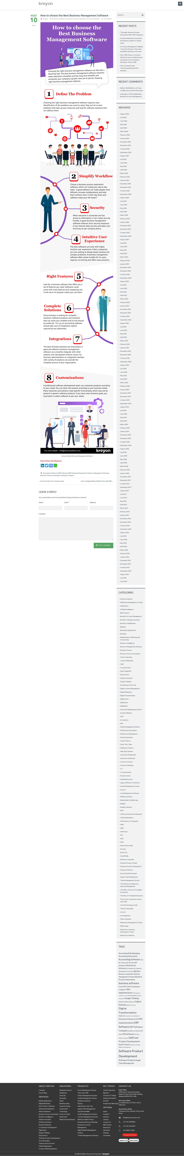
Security (123, 849)
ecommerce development (133, 1016)
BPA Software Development (77, 473)
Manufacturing (64, 1103)
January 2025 (124, 180)
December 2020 (125, 351)
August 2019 (124, 407)
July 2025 (123, 159)
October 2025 (125, 149)
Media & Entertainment (67, 1119)
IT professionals (125, 772)
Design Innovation (126, 678)
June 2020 (123, 372)
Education (63, 1098)
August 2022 (124, 281)
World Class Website (127, 935)
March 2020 (124, 382)
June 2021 (123, 330)
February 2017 (125, 511)
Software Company (67, 475)
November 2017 (125, 480)
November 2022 (125, 271)
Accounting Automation (128, 956)
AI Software (130, 968)
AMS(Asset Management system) (131, 602)
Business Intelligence (59, 19)
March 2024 (124, 215)
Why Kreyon (107, 1125)
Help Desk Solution (126, 751)
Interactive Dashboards (128, 755)
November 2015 (125, 564)
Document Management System (131, 709)
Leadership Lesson (126, 779)
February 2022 (125, 302)
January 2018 (124, 473)
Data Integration (125, 671)
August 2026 (124, 114)
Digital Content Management (130, 688)
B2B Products (124, 613)
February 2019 (125, 428)
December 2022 (125, 267)
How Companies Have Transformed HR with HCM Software (129, 68)
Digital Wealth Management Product (87, 1131)
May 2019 (123, 417)
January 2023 (124, 264)
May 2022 (123, 292)
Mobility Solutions (126, 807)
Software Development (125, 1047)
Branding (123, 634)
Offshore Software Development (131, 814)
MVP (122, 810)
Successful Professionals (128, 873)
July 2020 (123, 368)
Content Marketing (126, 660)
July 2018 (123, 452)
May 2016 (123, 543)
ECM (121, 716)
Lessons (123, 790)
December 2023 (125, 225)
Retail (61, 1101)
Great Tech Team (126, 744)
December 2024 (125, 184)
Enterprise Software (127, 1019)
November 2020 (125, 355)
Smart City (123, 852)
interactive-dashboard (127, 758)
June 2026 (123, 121)
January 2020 (124, 389)
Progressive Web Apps (111, 1103)
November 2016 (125, 522)
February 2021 (125, 344)
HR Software (128, 1034)
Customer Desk (125, 668)
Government (64, 1109)
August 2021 (124, 323)
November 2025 (125, 145)
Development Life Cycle (128, 685)
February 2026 (125, 135)
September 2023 (125, 236)
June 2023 (123, 246)
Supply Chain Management (129, 877)
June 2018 (123, 456)
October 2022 (125, 274)
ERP (121, 723)
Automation (130, 971)
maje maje (123, 94)
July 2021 (123, 327)
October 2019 (125, 400)
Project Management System (87, 1095)
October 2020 (125, 358)
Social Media (124, 856)
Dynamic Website (126, 713)
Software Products (127, 1060)
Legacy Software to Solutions (130, 783)
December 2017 (125, 477)
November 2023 (125, 229)
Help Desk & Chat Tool (85, 1106)
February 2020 (125, 386)
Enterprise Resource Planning (87, 1122)
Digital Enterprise (131, 1005)
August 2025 (124, 156)
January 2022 (124, 306)
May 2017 (123, 501)
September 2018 (125, 445)
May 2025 (123, 166)
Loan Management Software (129, 793)
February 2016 (125, 553)
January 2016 (124, 557)
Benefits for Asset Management (131, 616)
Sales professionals (126, 845)
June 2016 (123, 539)
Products (106, 1114)
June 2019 (123, 414)
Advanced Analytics (109, 1098)
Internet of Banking (126, 765)
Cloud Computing (126, 657)
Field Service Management (129, 734)
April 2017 (123, 504)
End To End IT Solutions (47, 1106)
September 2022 (125, 278)
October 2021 (125, 316)
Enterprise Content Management (84, 1126)
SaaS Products (124, 1044)
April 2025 (123, 170)
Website (93, 502)
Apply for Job (123, 1140)
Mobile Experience (126, 797)
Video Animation (125, 919)
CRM (122, 664)
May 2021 (123, 334)
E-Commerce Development (48, 1127)
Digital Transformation (127, 695)
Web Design (124, 926)
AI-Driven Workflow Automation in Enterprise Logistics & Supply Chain (131, 40)
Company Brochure (130, 1135)
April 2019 (123, 421)
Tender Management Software (88, 1135)
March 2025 (124, 173)
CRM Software (136, 993)
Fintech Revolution (126, 737)
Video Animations (45, 1111)
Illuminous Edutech (84, 1101)
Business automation (126, 974)
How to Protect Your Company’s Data (51, 481)
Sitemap (106, 1133)
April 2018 (123, 463)
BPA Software (63, 473)
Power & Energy (65, 1106)
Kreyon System (125, 776)
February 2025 (125, 177)
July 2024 (123, 201)
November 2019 (125, 396)
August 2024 (124, 198)
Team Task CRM (83, 1093)
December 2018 (125, 435)
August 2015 (124, 574)
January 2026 (124, 138)
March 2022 (124, 299)
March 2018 (124, 466)
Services (106, 1117)
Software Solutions (126, 870)
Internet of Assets (126, 762)
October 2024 (125, 191)
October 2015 (125, 567)
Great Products (125, 741)
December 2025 (125, 142)
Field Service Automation (128, 730)
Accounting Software (129, 959)
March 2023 (124, 257)
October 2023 (125, 232)
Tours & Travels (65, 1114)
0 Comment (108, 19)
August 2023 (124, 239)
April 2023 (123, 253)
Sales (122, 842)
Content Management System (88, 1117)
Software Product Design (128, 863)
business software (129, 983)
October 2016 (125, 525)
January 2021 (124, 348)
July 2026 (123, 117)
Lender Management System (129, 786)
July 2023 (123, 243)
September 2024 (125, 194)
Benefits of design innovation (130, 620)
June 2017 (123, 498)
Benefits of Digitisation (128, 623)
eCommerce (124, 720)
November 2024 (125, 187)
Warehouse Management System (131, 922)
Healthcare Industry (127, 748)
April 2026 (123, 128)
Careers (106, 1119)
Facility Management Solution (130, 727)
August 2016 (124, 532)
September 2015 (125, 571)
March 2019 (124, 424)
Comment (42, 514)
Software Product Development (131, 866)
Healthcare (63, 1093)
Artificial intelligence (127, 609)
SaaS (121, 838)
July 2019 (123, 410)
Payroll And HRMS (84, 1111)
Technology (63, 1111)
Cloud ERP (122, 987)
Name (41, 502)
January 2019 (124, 431)
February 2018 (125, 470)
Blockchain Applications (128, 630)
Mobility (123, 804)
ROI (121, 835)
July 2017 (123, 494)
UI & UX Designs (44, 1141)
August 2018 (124, 449)
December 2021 (125, 309)
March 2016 (124, 550)
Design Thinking (125, 681)
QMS (122, 828)
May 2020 (123, 375)
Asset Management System (87, 1090)
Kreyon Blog (43, 1093)
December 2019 (125, 393)
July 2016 (123, 536)
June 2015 (123, 581)
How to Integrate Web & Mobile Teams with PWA (97, 481)
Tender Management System (130, 880)
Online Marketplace (126, 817)
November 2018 (125, 438)
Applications (124, 606)
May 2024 (123, 208)
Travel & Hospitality (126, 908)
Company (42, 1090)
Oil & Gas (63, 1095)
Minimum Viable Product (86, 1119)
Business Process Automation (90, 19)
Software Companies (127, 859)
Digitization (124, 706)
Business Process (73, 19)
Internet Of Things (109, 1095)
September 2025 (125, 152)
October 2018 (125, 442)
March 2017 (124, 508)
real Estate (123, 831)
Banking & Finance (66, 1090)
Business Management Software (98, 473)
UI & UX (123, 912)
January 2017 (124, 515)
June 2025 (123, 163)
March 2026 (124, 131)
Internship (106, 1135)
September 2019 (125, 403)
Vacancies (106, 1130)
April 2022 (123, 295)
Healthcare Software (134, 1031)
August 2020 (124, 365)
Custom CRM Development (48, 1149)
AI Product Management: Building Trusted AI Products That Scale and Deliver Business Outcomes (131, 49)
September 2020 (125, 362)
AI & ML (106, 1101)
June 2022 (123, 288)
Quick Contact (134, 1140)
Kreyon (45, 19)
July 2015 (123, 578)
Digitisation (124, 702)
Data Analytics (132, 995)
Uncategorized (125, 915)
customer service (123, 995)
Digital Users (124, 699)
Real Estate (63, 1117)
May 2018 (123, 459)
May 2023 (123, 250)
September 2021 (125, 320)
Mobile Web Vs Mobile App (129, 800)
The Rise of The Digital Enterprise (131, 896)
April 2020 (123, 379)
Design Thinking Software (127, 1002)
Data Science (124, 674)
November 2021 (125, 313)
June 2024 (123, 205)
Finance (80, 1103)
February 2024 (125, 219)
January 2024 (124, 222)
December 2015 (125, 560)
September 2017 (125, 487)
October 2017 (125, 484)
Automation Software (50, 473)
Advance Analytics (126, 599)
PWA (122, 824)
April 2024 (123, 211)
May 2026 (123, 124)
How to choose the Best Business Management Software (74, 15)
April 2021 (123, 337)
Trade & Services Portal (46, 1143)
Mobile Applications (45, 1101)
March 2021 (124, 341)
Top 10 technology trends (129, 905)
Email (66, 502)
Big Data (123, 627)
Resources (106, 1127)
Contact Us (107, 1122)
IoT (121, 769)
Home (105, 1111)
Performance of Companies (129, 821)
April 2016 (123, 546)
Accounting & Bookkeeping (129, 953)
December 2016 (125, 518)
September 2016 (125, 529)
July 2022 (123, 285)
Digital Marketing (126, 692)
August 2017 (124, 491)
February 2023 (125, 260)
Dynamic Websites (45, 1125)
